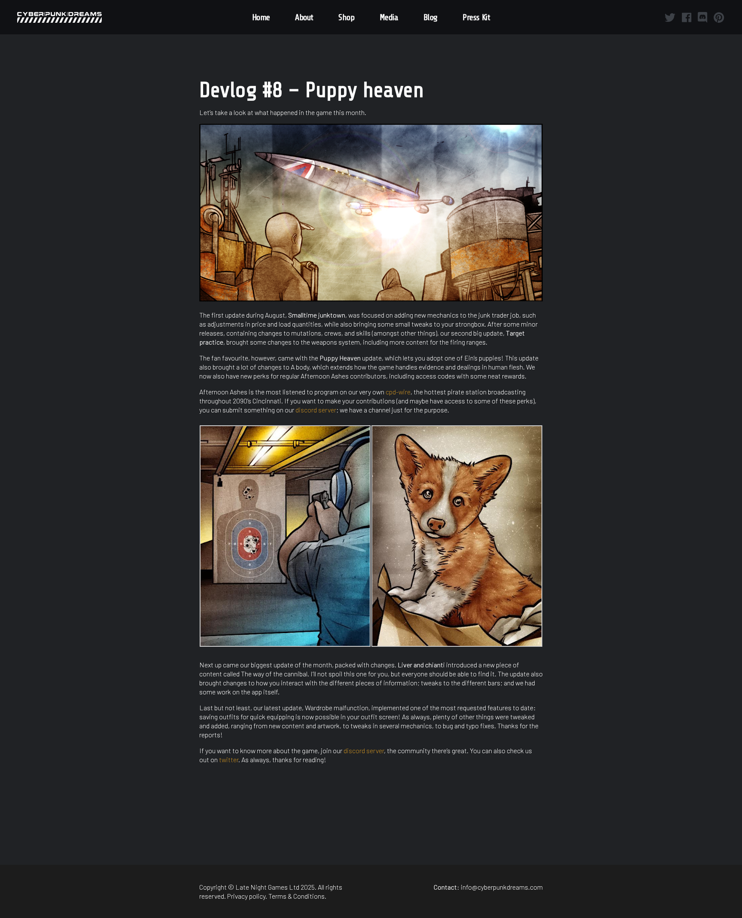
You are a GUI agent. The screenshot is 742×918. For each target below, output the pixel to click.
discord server (315, 410)
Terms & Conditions (296, 896)
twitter (228, 759)
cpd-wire (398, 392)
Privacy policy (246, 896)
